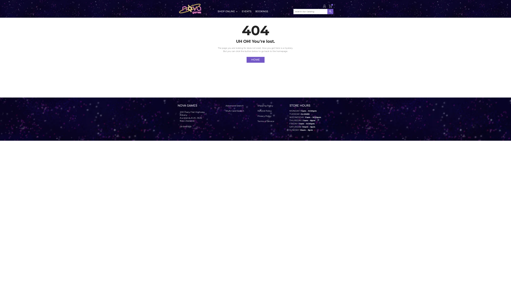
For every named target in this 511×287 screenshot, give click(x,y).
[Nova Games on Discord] (183, 132)
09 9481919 (185, 126)
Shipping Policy (265, 105)
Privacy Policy (264, 116)
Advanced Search (235, 105)
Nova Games (187, 105)
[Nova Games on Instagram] (180, 132)
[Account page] (324, 6)
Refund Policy (264, 111)
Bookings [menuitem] (261, 11)
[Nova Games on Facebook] (178, 132)
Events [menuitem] (246, 11)
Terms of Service (265, 121)
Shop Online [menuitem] (226, 11)
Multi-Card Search (235, 111)
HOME (255, 59)
